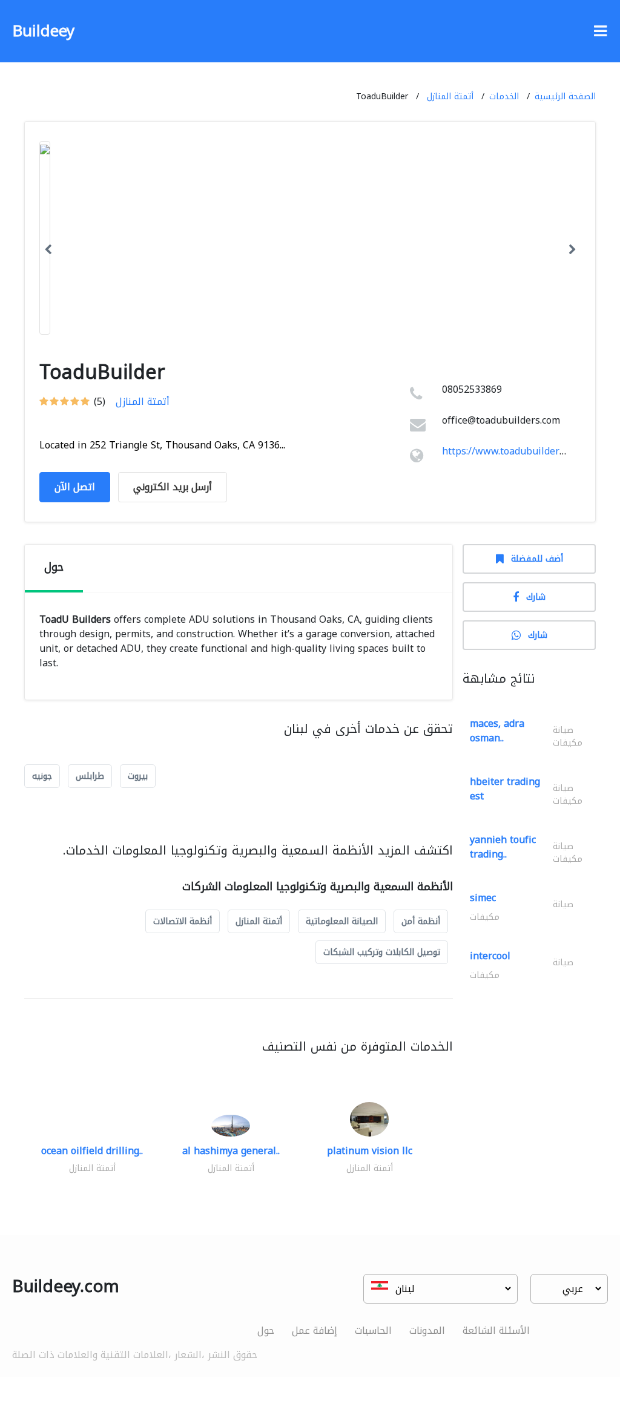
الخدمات (504, 96)
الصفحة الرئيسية (565, 96)
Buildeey (43, 31)
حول (265, 1330)
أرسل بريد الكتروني (172, 486)
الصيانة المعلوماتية (342, 921)
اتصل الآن (74, 486)
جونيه (42, 776)
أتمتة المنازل (450, 96)
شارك (536, 597)
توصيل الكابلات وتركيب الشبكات (381, 952)
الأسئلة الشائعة (496, 1330)
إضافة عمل (314, 1330)
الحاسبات (373, 1330)
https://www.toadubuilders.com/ (515, 451)
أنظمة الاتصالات (182, 921)
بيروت (138, 776)
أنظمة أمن (420, 921)
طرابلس (90, 776)
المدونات (427, 1330)
